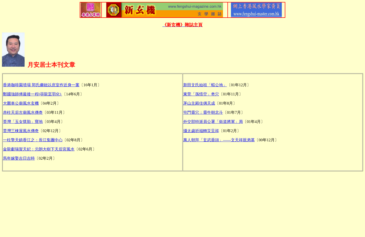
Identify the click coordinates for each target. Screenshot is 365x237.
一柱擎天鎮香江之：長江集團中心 (33, 140)
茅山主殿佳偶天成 (199, 103)
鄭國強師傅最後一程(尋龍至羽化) (32, 94)
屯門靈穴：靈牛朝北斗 (203, 112)
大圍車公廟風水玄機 (21, 103)
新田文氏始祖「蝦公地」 (205, 85)
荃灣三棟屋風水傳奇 (21, 131)
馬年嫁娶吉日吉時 (19, 158)
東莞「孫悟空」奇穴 (201, 94)
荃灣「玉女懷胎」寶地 (23, 121)
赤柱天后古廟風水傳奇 (23, 112)
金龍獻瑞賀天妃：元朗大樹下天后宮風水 (38, 149)
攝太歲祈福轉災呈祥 (201, 131)
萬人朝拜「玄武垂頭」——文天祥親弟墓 (219, 140)
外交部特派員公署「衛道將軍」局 (213, 121)
